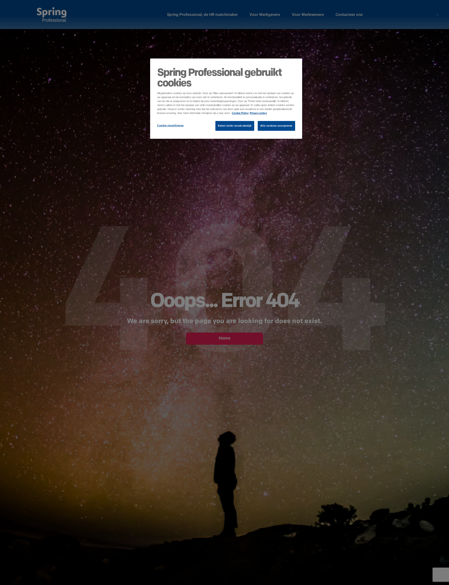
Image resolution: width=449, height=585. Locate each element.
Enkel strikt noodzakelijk (234, 125)
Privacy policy (258, 113)
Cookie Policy (240, 113)
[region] (226, 98)
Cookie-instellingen (170, 125)
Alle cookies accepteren (276, 125)
